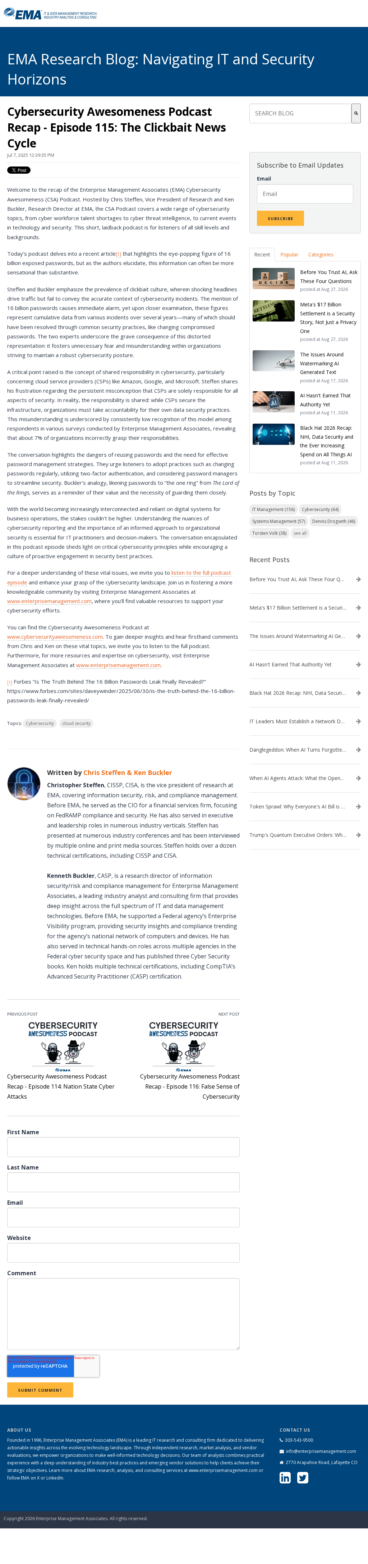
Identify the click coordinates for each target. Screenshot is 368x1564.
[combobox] (300, 113)
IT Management (273, 509)
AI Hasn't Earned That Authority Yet (290, 664)
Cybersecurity (40, 723)
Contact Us (328, 1510)
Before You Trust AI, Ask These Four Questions (297, 579)
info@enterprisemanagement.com (321, 1451)
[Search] (356, 113)
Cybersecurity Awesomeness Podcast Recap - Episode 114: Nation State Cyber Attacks (61, 1086)
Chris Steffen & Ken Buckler (127, 772)
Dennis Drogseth (333, 521)
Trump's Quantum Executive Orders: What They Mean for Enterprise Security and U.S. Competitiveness (297, 835)
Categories (321, 254)
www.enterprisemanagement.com (49, 601)
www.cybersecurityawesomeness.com (55, 636)
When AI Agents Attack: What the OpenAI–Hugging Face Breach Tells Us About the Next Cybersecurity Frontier (297, 778)
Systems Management (278, 521)
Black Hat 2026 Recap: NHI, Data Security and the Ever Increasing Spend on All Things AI (297, 693)
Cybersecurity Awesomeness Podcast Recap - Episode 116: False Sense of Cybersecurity (190, 1086)
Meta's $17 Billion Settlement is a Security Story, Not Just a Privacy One (297, 608)
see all (300, 533)
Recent (262, 254)
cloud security (76, 723)
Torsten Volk (269, 533)
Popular (289, 254)
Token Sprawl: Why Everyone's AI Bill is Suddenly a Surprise (297, 806)
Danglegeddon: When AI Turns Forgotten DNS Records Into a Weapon (297, 750)
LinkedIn (54, 1478)
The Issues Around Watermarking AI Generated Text (297, 636)
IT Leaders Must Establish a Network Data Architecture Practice (297, 721)
